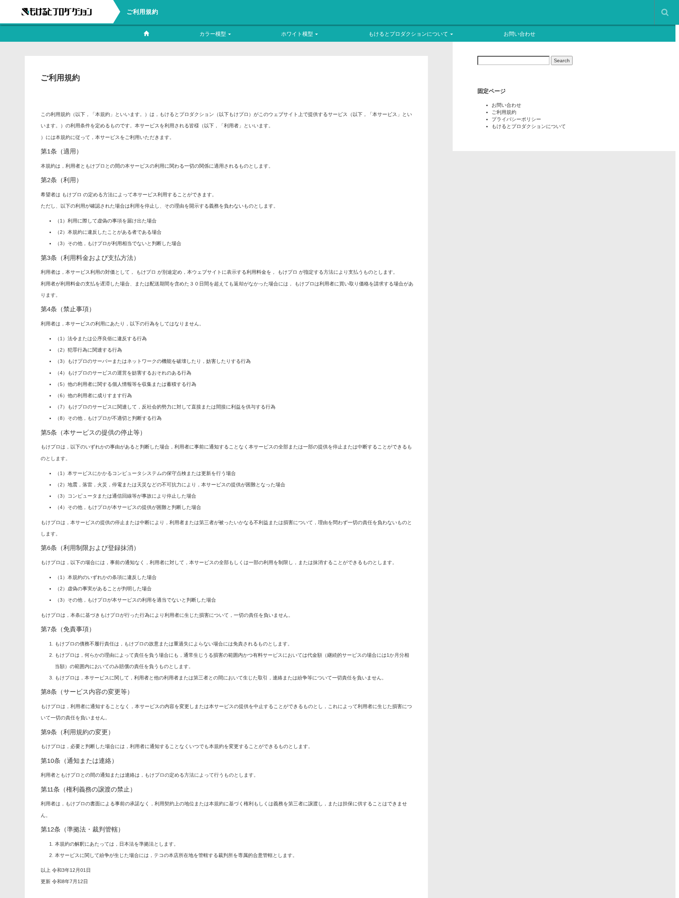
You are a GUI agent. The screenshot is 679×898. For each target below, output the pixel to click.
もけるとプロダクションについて (408, 34)
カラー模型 (213, 34)
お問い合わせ (519, 34)
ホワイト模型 (297, 34)
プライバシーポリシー (516, 119)
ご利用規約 (504, 112)
